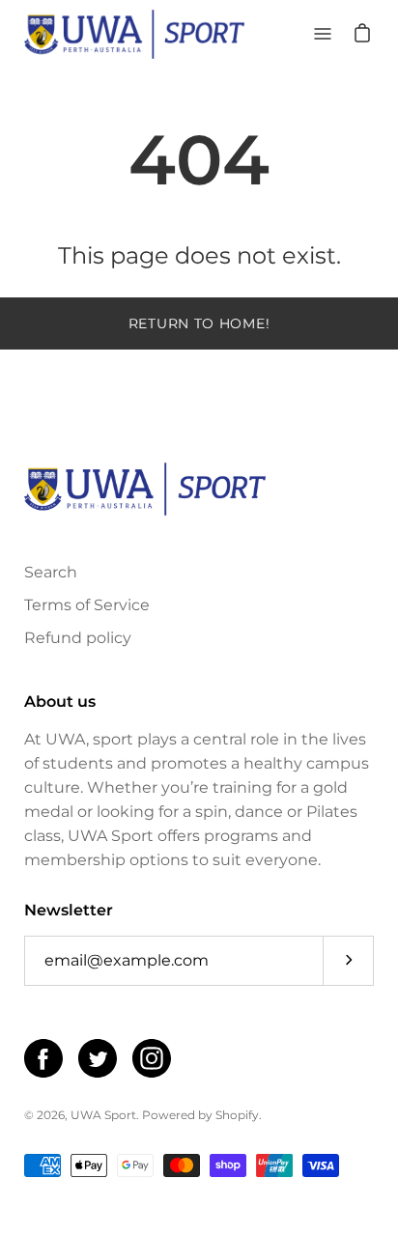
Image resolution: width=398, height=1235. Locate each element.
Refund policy (77, 638)
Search (50, 572)
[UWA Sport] (134, 34)
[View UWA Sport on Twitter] (97, 1058)
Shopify (237, 1115)
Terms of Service (87, 605)
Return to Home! (199, 323)
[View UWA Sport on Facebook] (43, 1058)
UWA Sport (103, 1115)
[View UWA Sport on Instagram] (151, 1058)
